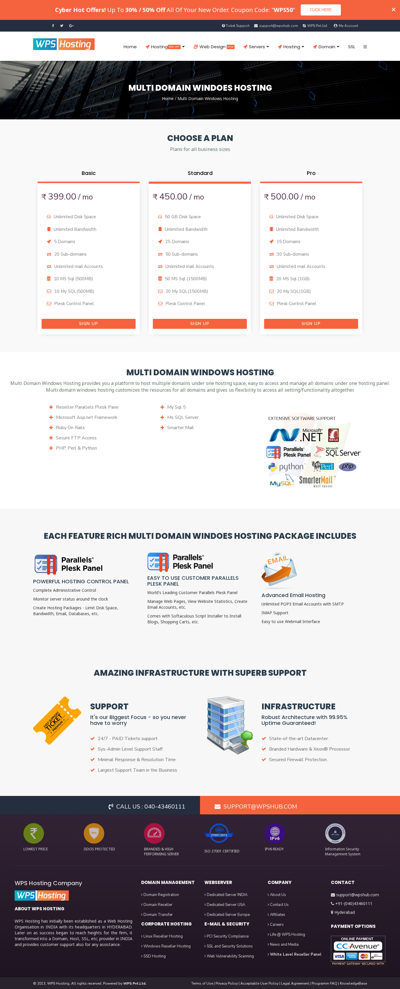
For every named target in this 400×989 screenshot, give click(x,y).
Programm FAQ (324, 983)
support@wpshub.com (357, 894)
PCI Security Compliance (227, 936)
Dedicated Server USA (225, 904)
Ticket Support (237, 25)
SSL (351, 47)
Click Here (321, 10)
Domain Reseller (157, 904)
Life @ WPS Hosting (287, 934)
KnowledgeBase (353, 983)
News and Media (284, 944)
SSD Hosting (154, 956)
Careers (276, 924)
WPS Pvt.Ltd (317, 25)
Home (130, 47)
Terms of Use (202, 983)
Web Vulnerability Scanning (230, 956)
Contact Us (279, 904)
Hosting (165, 47)
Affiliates (277, 914)
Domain (327, 47)
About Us (277, 894)
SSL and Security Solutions (229, 946)
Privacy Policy (227, 983)
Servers (257, 47)
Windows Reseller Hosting (167, 946)
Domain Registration (161, 894)
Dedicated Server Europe (228, 914)
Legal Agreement (295, 983)
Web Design (216, 47)
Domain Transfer (158, 914)
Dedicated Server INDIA (226, 894)
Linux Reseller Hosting (163, 936)
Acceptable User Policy (259, 983)
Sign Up (88, 323)
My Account (348, 25)
